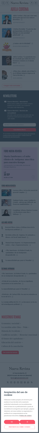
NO (12, 422)
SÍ (27, 422)
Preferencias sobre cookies (19, 427)
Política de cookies (25, 415)
